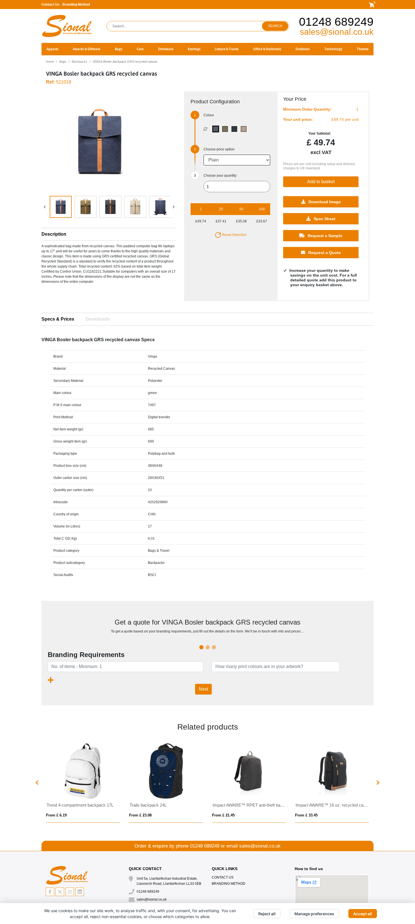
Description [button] (54, 234)
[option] (83, 783)
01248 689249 (336, 21)
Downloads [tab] (98, 319)
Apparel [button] (52, 49)
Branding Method (76, 4)
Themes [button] (362, 49)
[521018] (226, 129)
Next (203, 689)
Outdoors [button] (303, 49)
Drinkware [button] (165, 49)
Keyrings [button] (194, 49)
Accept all (362, 913)
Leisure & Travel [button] (227, 49)
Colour (209, 115)
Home (50, 61)
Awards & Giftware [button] (86, 49)
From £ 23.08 (140, 815)
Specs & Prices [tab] (58, 319)
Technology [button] (333, 49)
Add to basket (321, 181)
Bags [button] (118, 49)
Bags (62, 61)
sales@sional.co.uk (337, 31)
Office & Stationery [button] (267, 49)
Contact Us (51, 4)
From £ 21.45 (223, 815)
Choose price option (219, 149)
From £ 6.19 (56, 815)
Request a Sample (324, 235)
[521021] (217, 129)
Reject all (267, 913)
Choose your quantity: (220, 176)
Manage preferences (314, 913)
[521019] (235, 129)
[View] (61, 207)
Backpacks (79, 61)
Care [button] (140, 49)
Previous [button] (37, 783)
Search (275, 26)
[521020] (245, 129)
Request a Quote (324, 252)
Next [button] (378, 783)
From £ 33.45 (306, 815)
